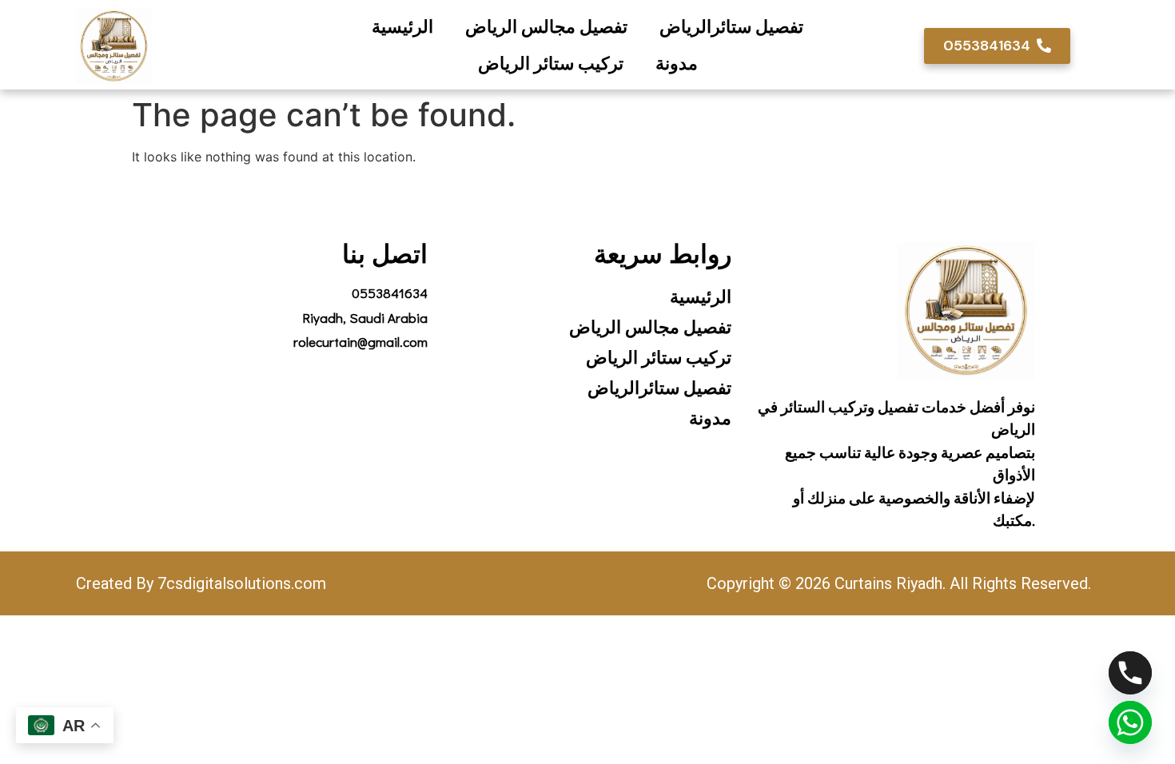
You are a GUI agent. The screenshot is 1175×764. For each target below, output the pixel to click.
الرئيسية (402, 27)
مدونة (676, 64)
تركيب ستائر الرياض (550, 64)
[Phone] (1130, 672)
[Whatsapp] (1130, 722)
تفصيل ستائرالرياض (731, 27)
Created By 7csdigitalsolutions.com (201, 583)
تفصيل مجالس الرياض (546, 27)
